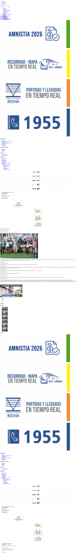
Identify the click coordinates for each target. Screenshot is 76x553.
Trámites (3, 150)
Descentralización (4, 474)
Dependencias (3, 13)
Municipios (3, 14)
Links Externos (4, 164)
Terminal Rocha (4, 145)
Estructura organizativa (6, 9)
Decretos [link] (3, 159)
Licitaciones (3, 161)
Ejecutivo (3, 298)
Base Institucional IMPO (6, 169)
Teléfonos (3, 140)
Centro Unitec (5, 166)
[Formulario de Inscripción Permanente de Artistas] (19, 521)
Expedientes (3, 463)
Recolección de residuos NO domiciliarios (7, 141)
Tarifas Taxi (3, 144)
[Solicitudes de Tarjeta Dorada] (38, 213)
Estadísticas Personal (4, 456)
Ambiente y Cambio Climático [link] (7, 14)
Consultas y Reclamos (4, 154)
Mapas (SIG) (3, 149)
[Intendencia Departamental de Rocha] (3, 3)
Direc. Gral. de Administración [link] (7, 18)
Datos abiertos (5, 12)
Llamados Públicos (4, 160)
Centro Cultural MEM (6, 165)
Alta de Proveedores (4, 158)
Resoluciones (3, 163)
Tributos (3, 151)
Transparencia (3, 2)
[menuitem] (39, 10)
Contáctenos (3, 1)
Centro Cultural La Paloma (6, 479)
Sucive (4, 167)
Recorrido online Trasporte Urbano (6, 143)
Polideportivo (3, 142)
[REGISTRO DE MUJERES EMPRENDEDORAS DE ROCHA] (38, 220)
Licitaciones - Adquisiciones (7, 10)
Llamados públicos (5, 11)
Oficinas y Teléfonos (4, 155)
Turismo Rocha (5, 168)
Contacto (4, 8)
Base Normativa (4, 162)
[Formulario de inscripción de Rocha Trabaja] (38, 226)
